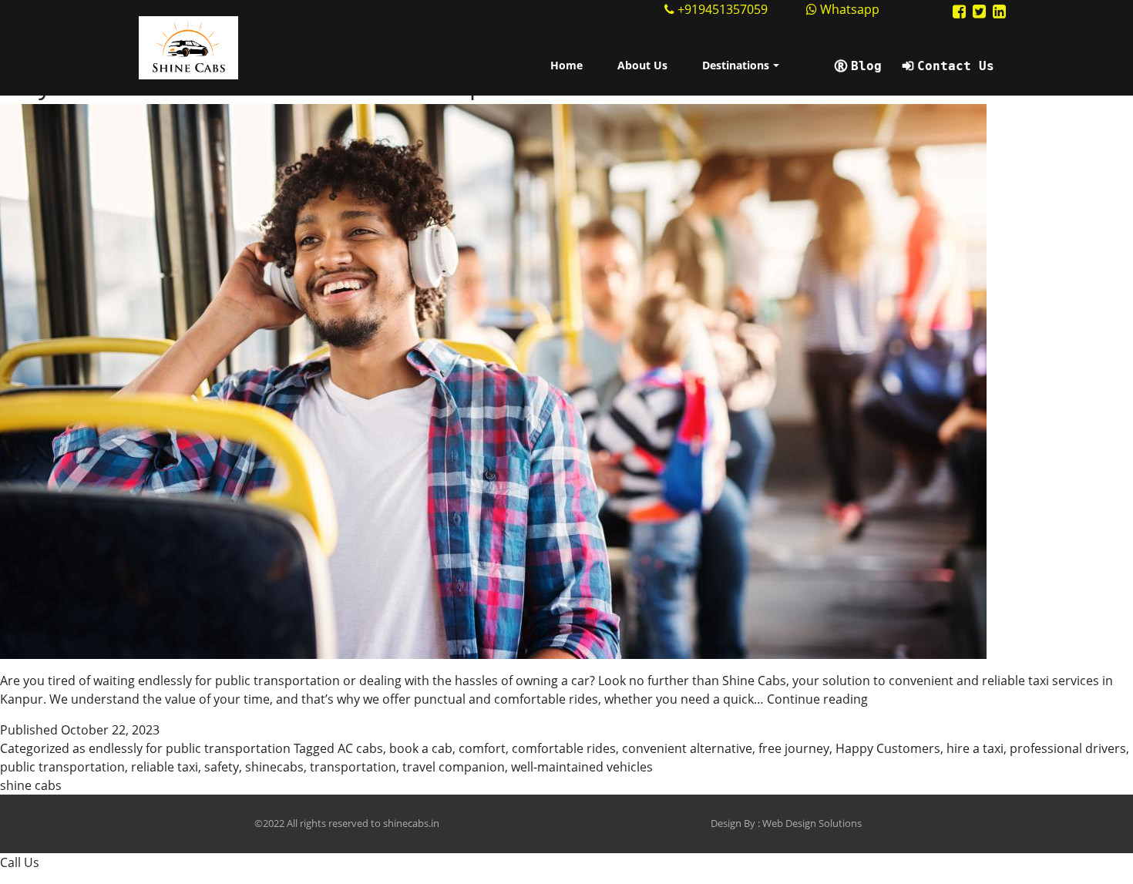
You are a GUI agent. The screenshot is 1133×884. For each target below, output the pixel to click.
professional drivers (1068, 748)
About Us (642, 65)
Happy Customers (887, 748)
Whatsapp (848, 9)
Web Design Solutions (812, 823)
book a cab (420, 748)
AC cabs (360, 748)
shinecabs (274, 766)
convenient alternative (687, 748)
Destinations (735, 65)
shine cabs (31, 785)
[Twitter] (979, 11)
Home (566, 65)
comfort (482, 748)
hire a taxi (975, 748)
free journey (793, 748)
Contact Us (955, 66)
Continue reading (817, 699)
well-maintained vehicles (582, 766)
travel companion (453, 766)
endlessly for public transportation (190, 748)
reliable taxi (164, 766)
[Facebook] (959, 11)
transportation (353, 766)
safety (221, 766)
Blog (866, 66)
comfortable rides (564, 748)
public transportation (62, 766)
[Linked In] (999, 11)
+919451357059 (722, 9)
